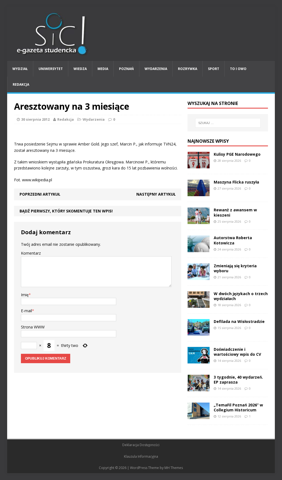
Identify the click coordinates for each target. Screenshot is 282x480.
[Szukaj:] (228, 123)
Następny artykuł (156, 194)
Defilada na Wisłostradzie (239, 321)
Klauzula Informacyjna (141, 456)
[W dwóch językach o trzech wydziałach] (199, 304)
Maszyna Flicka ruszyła (236, 182)
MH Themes (173, 467)
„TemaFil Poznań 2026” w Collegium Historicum (238, 407)
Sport (213, 68)
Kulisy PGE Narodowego (237, 154)
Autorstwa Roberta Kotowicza (233, 240)
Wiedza (80, 68)
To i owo (238, 68)
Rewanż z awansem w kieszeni (235, 212)
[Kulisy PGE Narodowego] (199, 165)
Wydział (20, 68)
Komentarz (31, 253)
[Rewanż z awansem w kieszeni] (199, 220)
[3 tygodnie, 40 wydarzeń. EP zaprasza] (199, 388)
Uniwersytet (51, 68)
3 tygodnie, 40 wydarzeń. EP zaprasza (238, 379)
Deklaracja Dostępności (140, 445)
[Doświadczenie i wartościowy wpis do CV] (199, 360)
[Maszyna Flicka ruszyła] (199, 193)
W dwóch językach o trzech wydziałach (241, 296)
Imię (25, 294)
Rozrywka (187, 68)
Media (102, 68)
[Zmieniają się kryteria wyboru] (199, 276)
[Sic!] (141, 34)
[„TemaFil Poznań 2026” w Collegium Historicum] (199, 416)
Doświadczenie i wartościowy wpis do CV (237, 352)
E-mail (26, 310)
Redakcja (21, 84)
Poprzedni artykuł (40, 194)
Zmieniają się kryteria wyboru (235, 268)
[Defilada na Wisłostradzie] (199, 332)
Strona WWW (33, 327)
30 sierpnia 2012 (35, 119)
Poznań (126, 68)
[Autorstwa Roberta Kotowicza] (199, 248)
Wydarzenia (156, 68)
